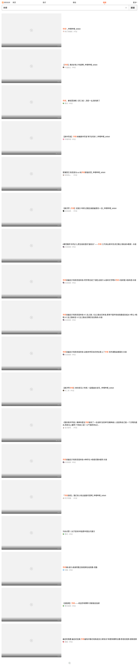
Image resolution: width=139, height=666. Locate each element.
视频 (104, 2)
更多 (134, 2)
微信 (74, 2)
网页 (14, 2)
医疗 (44, 2)
